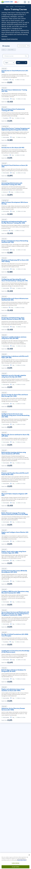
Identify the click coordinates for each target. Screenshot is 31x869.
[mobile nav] (28, 2)
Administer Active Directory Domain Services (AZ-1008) (13, 709)
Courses (11, 6)
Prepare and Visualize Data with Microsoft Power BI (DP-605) (15, 473)
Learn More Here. (22, 860)
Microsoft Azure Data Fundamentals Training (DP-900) (13, 109)
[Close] (29, 855)
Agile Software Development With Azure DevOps (15, 202)
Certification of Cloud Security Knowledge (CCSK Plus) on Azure (15, 651)
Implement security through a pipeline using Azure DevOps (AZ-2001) (14, 376)
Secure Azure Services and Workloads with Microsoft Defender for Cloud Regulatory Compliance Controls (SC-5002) (15, 613)
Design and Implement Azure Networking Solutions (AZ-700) (15, 241)
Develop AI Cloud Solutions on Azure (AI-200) (15, 166)
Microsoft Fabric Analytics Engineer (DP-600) (15, 494)
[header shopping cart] (25, 2)
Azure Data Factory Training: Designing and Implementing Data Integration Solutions (15, 129)
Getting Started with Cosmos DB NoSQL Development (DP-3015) (14, 571)
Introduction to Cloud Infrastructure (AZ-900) (15, 71)
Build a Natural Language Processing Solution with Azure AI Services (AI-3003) (15, 513)
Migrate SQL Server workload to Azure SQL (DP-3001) (15, 435)
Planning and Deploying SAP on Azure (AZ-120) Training (15, 260)
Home (7, 6)
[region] (15, 861)
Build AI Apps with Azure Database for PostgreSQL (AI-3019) (14, 670)
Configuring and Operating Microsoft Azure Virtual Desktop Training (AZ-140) (15, 279)
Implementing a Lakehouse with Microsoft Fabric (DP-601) (15, 356)
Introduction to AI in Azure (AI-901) (13, 147)
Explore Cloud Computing (10, 39)
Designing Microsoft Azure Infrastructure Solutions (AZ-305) (15, 299)
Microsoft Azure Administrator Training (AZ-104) (14, 90)
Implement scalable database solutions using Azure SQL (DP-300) (14, 337)
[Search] (26, 56)
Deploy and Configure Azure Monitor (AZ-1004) (15, 532)
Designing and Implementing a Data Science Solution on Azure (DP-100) (13, 318)
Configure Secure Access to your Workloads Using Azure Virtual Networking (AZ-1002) (15, 415)
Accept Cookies (15, 866)
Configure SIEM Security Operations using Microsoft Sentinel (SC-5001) (15, 592)
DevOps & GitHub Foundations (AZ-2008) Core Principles (15, 634)
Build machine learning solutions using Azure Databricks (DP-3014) (14, 453)
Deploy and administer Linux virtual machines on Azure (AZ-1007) (13, 689)
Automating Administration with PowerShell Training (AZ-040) (12, 183)
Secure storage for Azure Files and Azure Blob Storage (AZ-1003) (15, 395)
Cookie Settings (15, 863)
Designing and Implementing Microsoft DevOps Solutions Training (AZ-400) (14, 222)
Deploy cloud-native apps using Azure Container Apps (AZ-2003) (14, 552)
